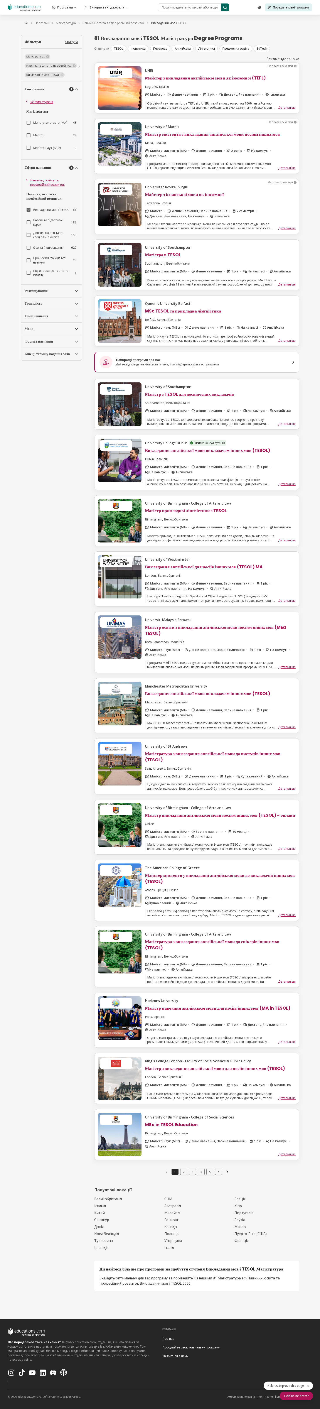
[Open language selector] (259, 7)
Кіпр (238, 1205)
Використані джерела (106, 7)
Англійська (183, 48)
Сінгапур (101, 1219)
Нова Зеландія (106, 1233)
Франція (241, 1240)
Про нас (168, 1338)
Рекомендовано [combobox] (280, 58)
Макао (240, 1226)
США (168, 1198)
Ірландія (101, 1247)
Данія (99, 1226)
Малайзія (172, 1212)
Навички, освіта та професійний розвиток (47, 182)
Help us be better (296, 1396)
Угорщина (173, 1240)
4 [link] (201, 1172)
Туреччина (103, 1240)
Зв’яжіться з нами (175, 1356)
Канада (170, 1226)
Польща (171, 1233)
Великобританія (108, 1198)
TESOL (118, 48)
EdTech (262, 48)
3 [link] (192, 1172)
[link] (169, 23)
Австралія (172, 1205)
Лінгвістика (206, 48)
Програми (65, 7)
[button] (37, 56)
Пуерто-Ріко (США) (250, 1233)
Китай (99, 1212)
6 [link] (218, 1172)
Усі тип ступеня (41, 102)
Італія (169, 1247)
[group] (205, 48)
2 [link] (184, 1172)
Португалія (243, 1212)
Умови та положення (241, 1397)
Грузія (239, 1219)
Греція (240, 1198)
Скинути (71, 42)
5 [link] (210, 1172)
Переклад (160, 48)
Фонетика (138, 48)
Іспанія (100, 1205)
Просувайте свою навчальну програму (191, 1347)
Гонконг (171, 1219)
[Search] (225, 7)
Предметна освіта (235, 48)
